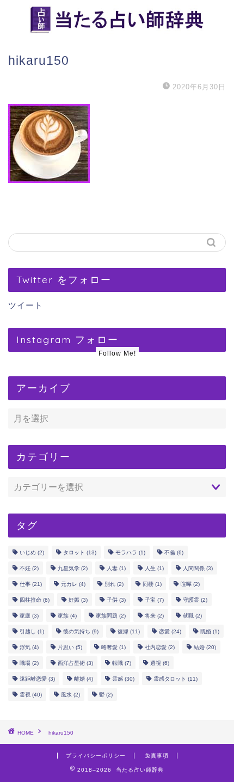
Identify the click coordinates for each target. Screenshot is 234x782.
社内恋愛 (160, 647)
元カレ (73, 584)
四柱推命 (35, 600)
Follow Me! (117, 353)
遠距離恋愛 (37, 679)
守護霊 (195, 600)
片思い (70, 647)
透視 (159, 663)
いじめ (32, 552)
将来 (154, 616)
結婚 (205, 647)
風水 (70, 695)
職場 (29, 663)
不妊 (29, 568)
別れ (114, 584)
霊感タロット (175, 679)
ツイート (25, 305)
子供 (116, 600)
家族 (67, 616)
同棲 (152, 584)
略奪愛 (113, 647)
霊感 (123, 679)
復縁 (129, 631)
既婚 (209, 631)
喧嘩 (190, 584)
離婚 (83, 679)
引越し (32, 631)
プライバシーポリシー (96, 756)
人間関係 (198, 568)
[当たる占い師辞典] (117, 30)
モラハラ (130, 552)
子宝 (154, 600)
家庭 (29, 616)
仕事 (31, 584)
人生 (154, 568)
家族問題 (111, 616)
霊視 (31, 695)
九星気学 (73, 568)
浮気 (29, 647)
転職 (121, 663)
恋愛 (170, 631)
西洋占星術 (75, 663)
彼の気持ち (80, 631)
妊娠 (78, 600)
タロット (79, 552)
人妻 (116, 568)
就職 (192, 616)
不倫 (173, 552)
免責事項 (157, 756)
